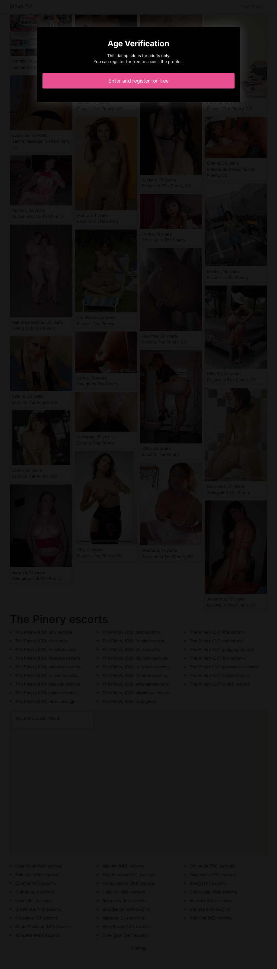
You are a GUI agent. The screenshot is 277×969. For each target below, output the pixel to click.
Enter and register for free (138, 81)
